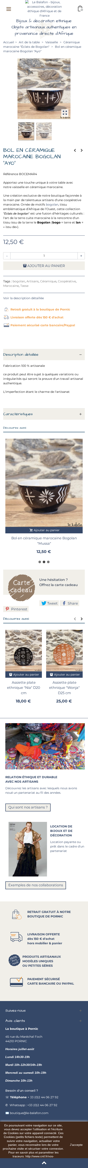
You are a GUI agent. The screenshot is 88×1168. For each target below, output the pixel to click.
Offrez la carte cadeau (58, 585)
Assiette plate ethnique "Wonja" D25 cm (64, 687)
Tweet (52, 603)
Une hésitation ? (54, 580)
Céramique (48, 281)
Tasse (24, 286)
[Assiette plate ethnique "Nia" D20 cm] (23, 650)
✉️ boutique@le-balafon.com (26, 1113)
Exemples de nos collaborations (35, 885)
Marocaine (11, 286)
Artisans (32, 281)
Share (72, 603)
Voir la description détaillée (23, 298)
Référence (10, 174)
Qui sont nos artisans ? (28, 807)
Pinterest (18, 609)
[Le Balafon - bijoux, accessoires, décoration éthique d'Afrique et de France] (44, 9)
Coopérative (67, 281)
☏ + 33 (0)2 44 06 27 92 (31, 1097)
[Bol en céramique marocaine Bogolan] (44, 88)
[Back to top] (44, 1163)
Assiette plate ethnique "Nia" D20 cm (23, 687)
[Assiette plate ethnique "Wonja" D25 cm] (64, 650)
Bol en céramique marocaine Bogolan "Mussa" (44, 540)
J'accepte (76, 1144)
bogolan (51, 204)
